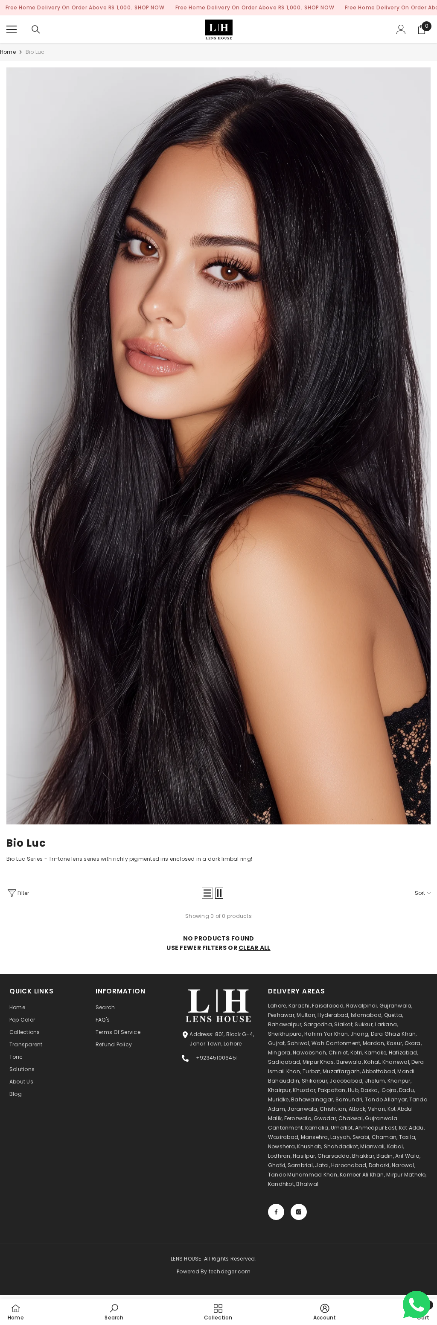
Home (8, 51)
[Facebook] (276, 1212)
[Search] (36, 29)
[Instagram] (299, 1212)
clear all (255, 948)
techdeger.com (230, 1271)
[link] (218, 445)
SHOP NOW (149, 7)
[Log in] (401, 29)
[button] (207, 893)
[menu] (11, 29)
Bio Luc (35, 51)
